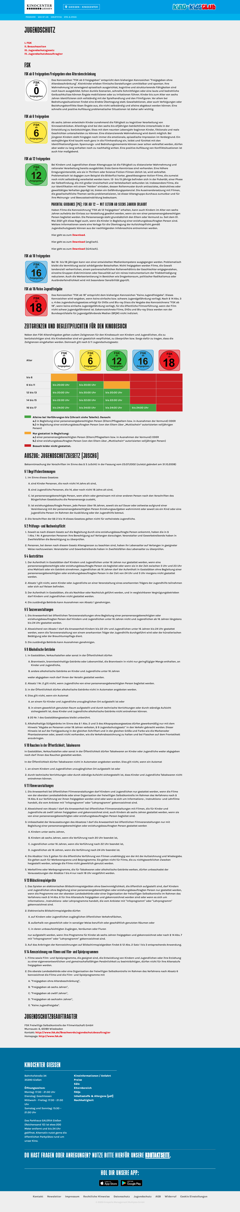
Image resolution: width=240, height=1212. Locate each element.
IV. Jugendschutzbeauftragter (43, 53)
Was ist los (43, 17)
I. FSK (28, 42)
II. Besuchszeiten (35, 46)
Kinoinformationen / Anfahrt (92, 1075)
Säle (77, 1083)
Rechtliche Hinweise (96, 1196)
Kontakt (38, 1196)
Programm (31, 17)
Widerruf (170, 1196)
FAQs (77, 1092)
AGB (158, 1196)
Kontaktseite (157, 1155)
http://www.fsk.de (50, 1036)
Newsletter (54, 1196)
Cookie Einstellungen (193, 1196)
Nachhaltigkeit (84, 1100)
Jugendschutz (143, 1196)
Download (78, 234)
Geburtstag (56, 17)
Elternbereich (83, 1087)
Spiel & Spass (70, 17)
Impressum (72, 1196)
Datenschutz (122, 1196)
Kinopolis (39, 7)
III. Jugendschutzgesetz (39, 50)
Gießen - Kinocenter (83, 6)
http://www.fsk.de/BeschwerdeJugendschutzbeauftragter (72, 1032)
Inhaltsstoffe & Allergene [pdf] (93, 1096)
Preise (78, 1079)
